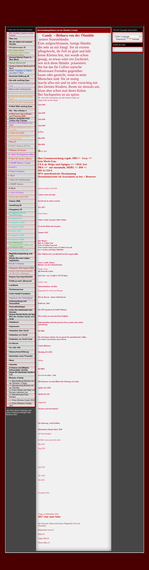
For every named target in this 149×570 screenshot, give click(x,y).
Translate (135, 39)
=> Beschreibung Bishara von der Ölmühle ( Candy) (21, 382)
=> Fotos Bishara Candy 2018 (21, 400)
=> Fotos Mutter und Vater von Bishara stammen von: (22, 391)
